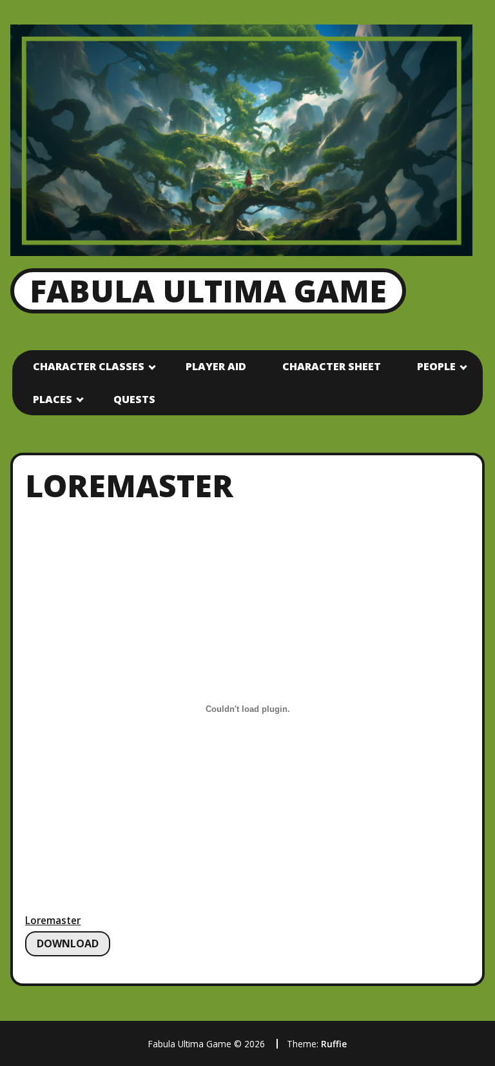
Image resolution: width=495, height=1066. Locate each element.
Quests (134, 399)
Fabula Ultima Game (208, 290)
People (436, 366)
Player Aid (216, 366)
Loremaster (53, 920)
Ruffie (334, 1044)
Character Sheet (331, 366)
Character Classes (88, 366)
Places (52, 399)
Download (68, 943)
